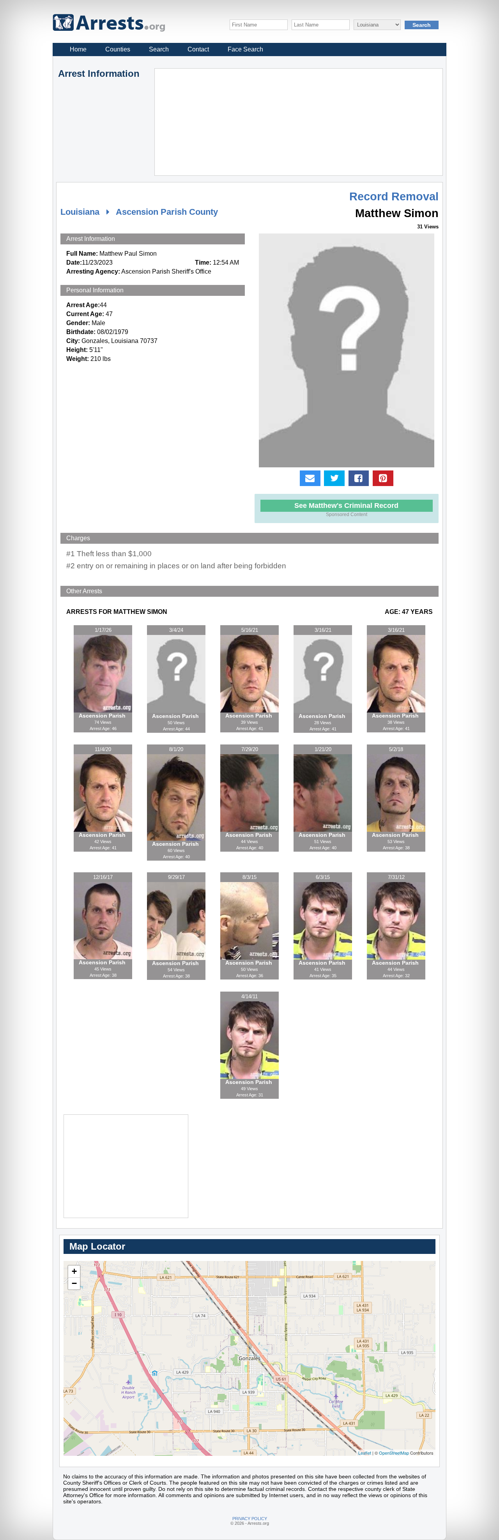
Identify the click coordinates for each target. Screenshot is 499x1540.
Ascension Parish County (167, 212)
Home (78, 49)
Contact (198, 49)
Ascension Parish (103, 716)
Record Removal (394, 196)
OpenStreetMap (394, 1453)
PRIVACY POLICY (249, 1518)
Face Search (245, 49)
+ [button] (74, 1271)
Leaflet (364, 1453)
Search (159, 49)
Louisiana (79, 212)
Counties (117, 49)
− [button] (74, 1283)
